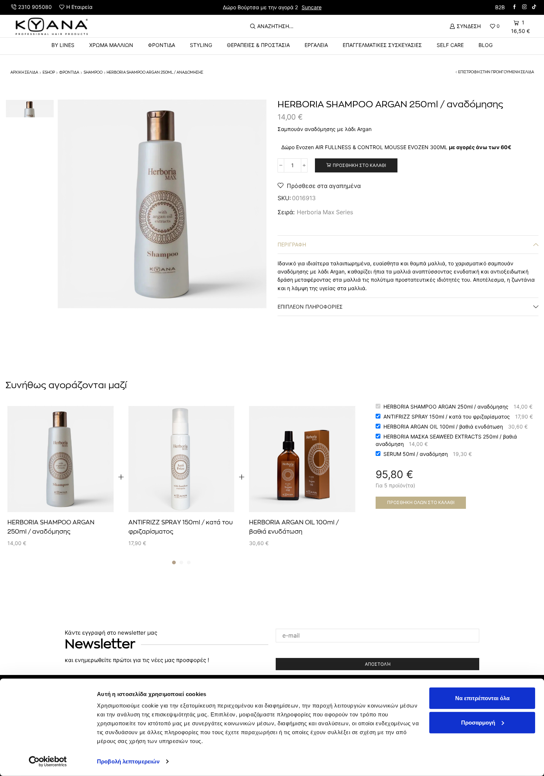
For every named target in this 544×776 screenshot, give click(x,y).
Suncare (312, 7)
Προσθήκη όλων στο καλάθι (420, 502)
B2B (500, 7)
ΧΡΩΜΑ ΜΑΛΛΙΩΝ (111, 45)
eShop (49, 72)
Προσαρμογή (478, 722)
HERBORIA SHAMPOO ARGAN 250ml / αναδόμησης (50, 527)
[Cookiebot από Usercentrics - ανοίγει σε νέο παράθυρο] (48, 761)
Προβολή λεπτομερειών (128, 761)
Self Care (450, 45)
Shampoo (93, 72)
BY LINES (62, 45)
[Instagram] (524, 7)
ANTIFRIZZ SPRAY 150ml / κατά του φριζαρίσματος (180, 527)
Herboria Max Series (325, 212)
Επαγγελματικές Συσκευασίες (382, 45)
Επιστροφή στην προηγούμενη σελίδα (496, 72)
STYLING (201, 45)
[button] (174, 562)
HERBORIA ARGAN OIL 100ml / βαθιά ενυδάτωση (294, 527)
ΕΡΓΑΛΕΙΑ (316, 45)
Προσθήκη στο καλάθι (359, 165)
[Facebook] (514, 7)
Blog (485, 45)
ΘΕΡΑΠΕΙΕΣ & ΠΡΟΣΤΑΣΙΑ (258, 45)
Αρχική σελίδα (24, 72)
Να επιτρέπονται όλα (482, 698)
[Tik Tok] (534, 7)
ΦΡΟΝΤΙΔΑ (161, 45)
